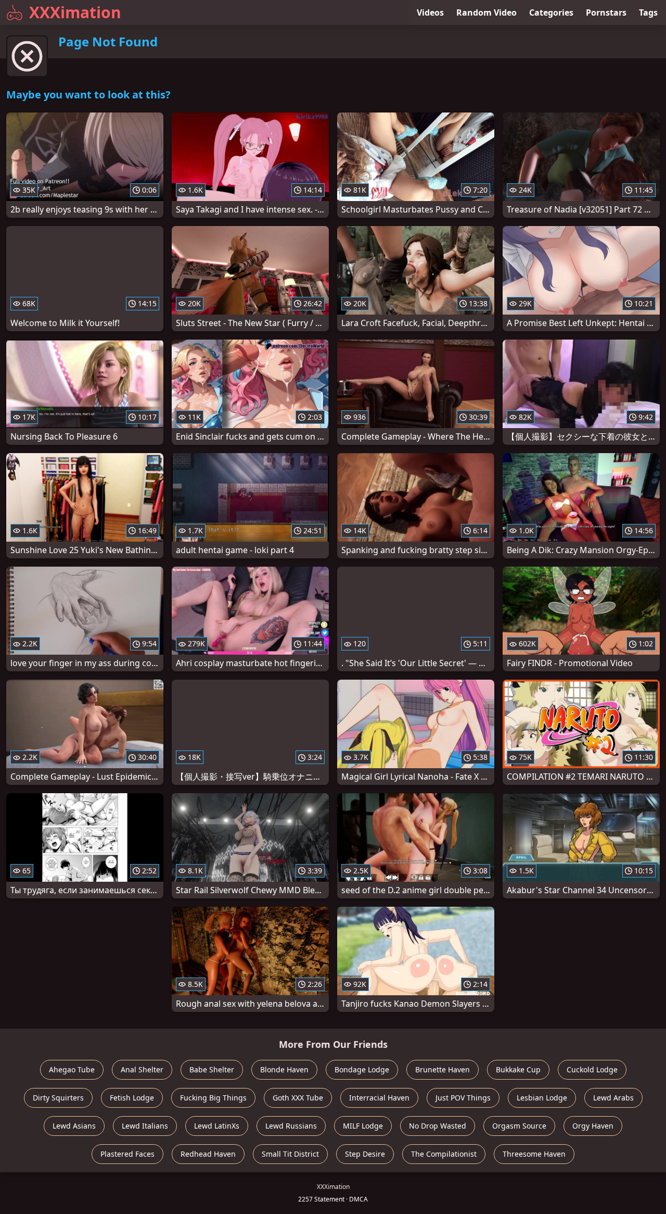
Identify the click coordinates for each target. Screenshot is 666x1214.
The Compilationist (444, 1154)
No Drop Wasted (437, 1126)
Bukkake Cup (518, 1069)
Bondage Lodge (362, 1069)
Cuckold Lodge (592, 1069)
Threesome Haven (534, 1154)
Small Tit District (290, 1154)
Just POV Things (463, 1098)
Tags (648, 12)
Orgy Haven (592, 1126)
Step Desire (365, 1154)
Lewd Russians (291, 1126)
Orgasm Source (519, 1126)
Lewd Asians (74, 1126)
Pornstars (606, 12)
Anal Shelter (142, 1069)
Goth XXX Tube (298, 1098)
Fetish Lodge (132, 1098)
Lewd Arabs (613, 1098)
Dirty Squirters (58, 1098)
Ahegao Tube (72, 1069)
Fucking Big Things (213, 1098)
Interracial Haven (379, 1098)
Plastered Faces (127, 1154)
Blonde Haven (284, 1069)
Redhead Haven (208, 1154)
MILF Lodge (363, 1126)
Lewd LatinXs (216, 1126)
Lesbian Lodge (542, 1098)
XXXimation (75, 12)
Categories (551, 12)
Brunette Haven (442, 1069)
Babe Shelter (211, 1069)
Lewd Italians (145, 1126)
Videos (430, 12)
